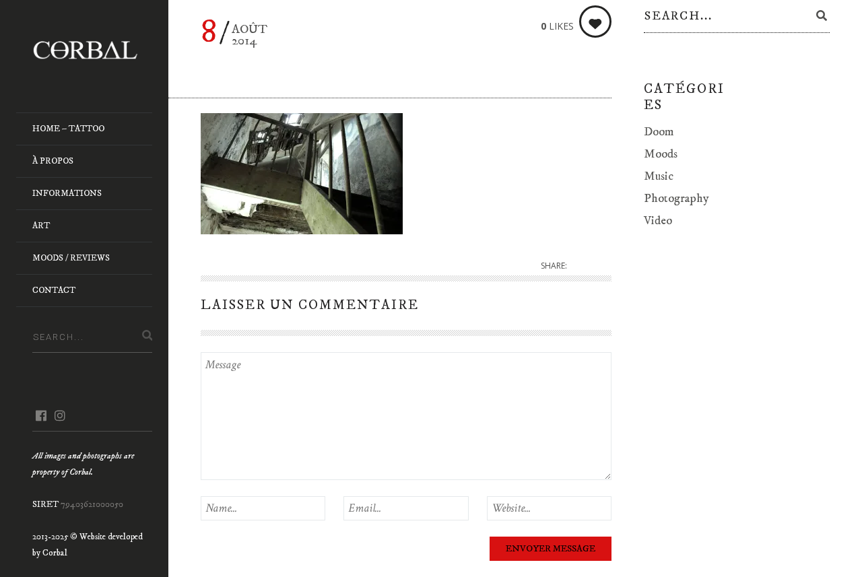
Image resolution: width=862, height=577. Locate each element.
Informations (67, 193)
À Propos (52, 161)
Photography (676, 198)
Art (41, 225)
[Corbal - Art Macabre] (92, 49)
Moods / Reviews (71, 257)
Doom (659, 132)
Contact (53, 290)
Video (658, 220)
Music (658, 176)
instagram (59, 415)
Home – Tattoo (68, 128)
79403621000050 (92, 504)
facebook (40, 415)
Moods (660, 154)
